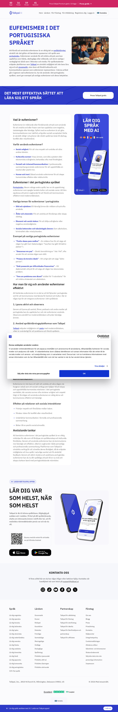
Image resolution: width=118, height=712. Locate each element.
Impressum (90, 664)
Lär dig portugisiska (16, 667)
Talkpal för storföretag (68, 623)
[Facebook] (62, 589)
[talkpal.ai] (15, 13)
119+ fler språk (14, 671)
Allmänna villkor (91, 645)
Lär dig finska (14, 645)
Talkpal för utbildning (67, 615)
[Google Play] (41, 552)
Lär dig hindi (13, 656)
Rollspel (38, 623)
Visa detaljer (100, 366)
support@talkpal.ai (71, 581)
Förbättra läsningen (42, 664)
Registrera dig (80, 13)
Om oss (88, 615)
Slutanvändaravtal (92, 652)
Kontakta (89, 630)
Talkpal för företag (67, 619)
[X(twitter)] (75, 589)
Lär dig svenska (14, 641)
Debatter (38, 630)
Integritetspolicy (92, 638)
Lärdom (47, 13)
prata (41, 328)
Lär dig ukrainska (15, 634)
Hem (41, 13)
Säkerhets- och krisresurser (96, 649)
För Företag (56, 13)
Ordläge (37, 645)
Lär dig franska (14, 623)
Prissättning (90, 626)
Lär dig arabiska (15, 649)
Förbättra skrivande (42, 667)
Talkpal (33, 64)
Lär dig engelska (15, 615)
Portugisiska (18, 187)
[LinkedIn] (68, 589)
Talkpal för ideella (66, 626)
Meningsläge (39, 641)
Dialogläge (39, 649)
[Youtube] (55, 589)
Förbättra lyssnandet (42, 656)
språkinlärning (59, 50)
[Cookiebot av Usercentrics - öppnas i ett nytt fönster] (99, 336)
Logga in (90, 13)
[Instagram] (43, 589)
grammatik (23, 67)
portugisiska (14, 56)
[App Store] (19, 552)
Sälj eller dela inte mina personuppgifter (33, 373)
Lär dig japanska (15, 660)
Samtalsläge (39, 638)
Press (88, 623)
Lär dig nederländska (16, 638)
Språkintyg (38, 652)
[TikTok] (49, 589)
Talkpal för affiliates (67, 638)
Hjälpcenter (90, 634)
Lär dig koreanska (15, 664)
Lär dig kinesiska (15, 652)
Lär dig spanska (15, 619)
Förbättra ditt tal (40, 660)
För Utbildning (68, 13)
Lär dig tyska (13, 630)
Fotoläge (38, 634)
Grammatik (39, 615)
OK (84, 373)
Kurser (37, 619)
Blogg (88, 619)
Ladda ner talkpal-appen (24, 482)
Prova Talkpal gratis (98, 95)
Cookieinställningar (93, 641)
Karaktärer (38, 626)
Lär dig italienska (15, 626)
